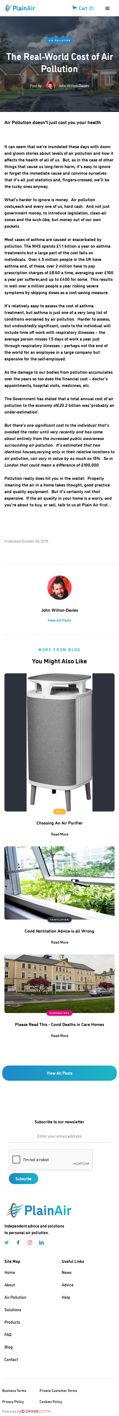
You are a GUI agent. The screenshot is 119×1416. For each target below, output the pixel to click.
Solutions (12, 1309)
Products (12, 1322)
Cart (86, 7)
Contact (11, 1359)
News (67, 1272)
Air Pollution (60, 40)
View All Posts (59, 619)
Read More (59, 833)
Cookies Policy (51, 1401)
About (9, 1284)
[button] (110, 8)
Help (66, 1297)
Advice (68, 1284)
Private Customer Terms (58, 1390)
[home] (21, 8)
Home (9, 1272)
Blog (8, 1347)
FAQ (7, 1334)
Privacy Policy (13, 1401)
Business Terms (14, 1390)
